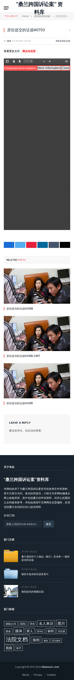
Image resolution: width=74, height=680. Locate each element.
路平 (18, 648)
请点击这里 (29, 51)
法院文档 (17, 639)
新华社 (40, 631)
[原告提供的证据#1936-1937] (37, 333)
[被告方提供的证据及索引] (11, 573)
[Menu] (6, 8)
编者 (9, 40)
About (25, 674)
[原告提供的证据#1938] (37, 286)
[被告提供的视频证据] (11, 591)
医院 (23, 624)
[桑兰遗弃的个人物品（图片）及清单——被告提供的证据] (11, 556)
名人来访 (46, 623)
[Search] (68, 8)
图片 (61, 623)
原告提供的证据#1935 (19, 403)
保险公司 (11, 624)
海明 (36, 640)
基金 (8, 631)
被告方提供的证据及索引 (35, 574)
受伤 (32, 624)
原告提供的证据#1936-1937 (23, 356)
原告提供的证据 (63, 40)
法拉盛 (61, 631)
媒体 (18, 630)
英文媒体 (56, 640)
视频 (9, 648)
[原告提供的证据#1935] (37, 380)
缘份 (46, 640)
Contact (51, 674)
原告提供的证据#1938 (19, 308)
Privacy (38, 674)
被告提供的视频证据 (32, 591)
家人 (30, 631)
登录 (38, 430)
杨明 (51, 631)
